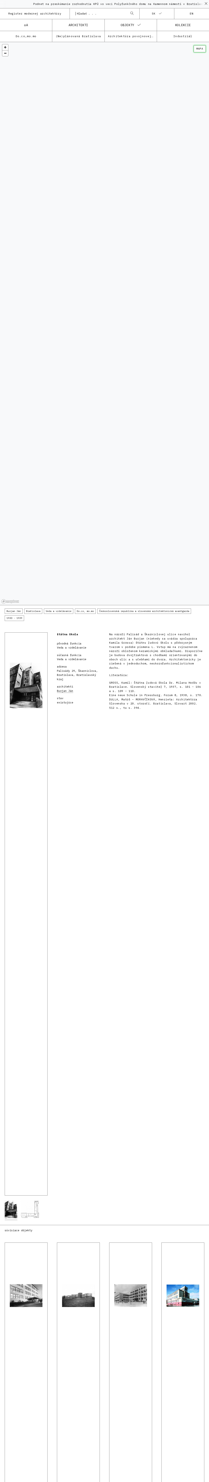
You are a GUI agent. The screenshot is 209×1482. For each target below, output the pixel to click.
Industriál (182, 36)
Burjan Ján (65, 691)
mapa (199, 48)
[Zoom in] (5, 47)
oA (26, 25)
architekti (78, 25)
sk (154, 13)
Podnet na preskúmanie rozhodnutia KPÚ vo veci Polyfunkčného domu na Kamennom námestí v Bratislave (103, 4)
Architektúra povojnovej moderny (132, 36)
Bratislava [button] (33, 611)
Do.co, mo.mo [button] (85, 611)
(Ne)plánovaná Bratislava (78, 36)
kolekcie (183, 25)
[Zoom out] (5, 53)
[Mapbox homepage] (10, 601)
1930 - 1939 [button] (14, 618)
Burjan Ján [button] (14, 611)
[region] (104, 323)
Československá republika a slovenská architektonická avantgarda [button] (144, 611)
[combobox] (100, 13)
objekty (127, 25)
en (192, 13)
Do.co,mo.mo (26, 36)
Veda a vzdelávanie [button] (58, 611)
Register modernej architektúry (34, 13)
